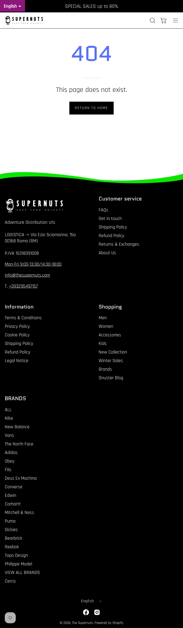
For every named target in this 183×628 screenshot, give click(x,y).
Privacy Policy (106, 348)
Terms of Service (135, 348)
